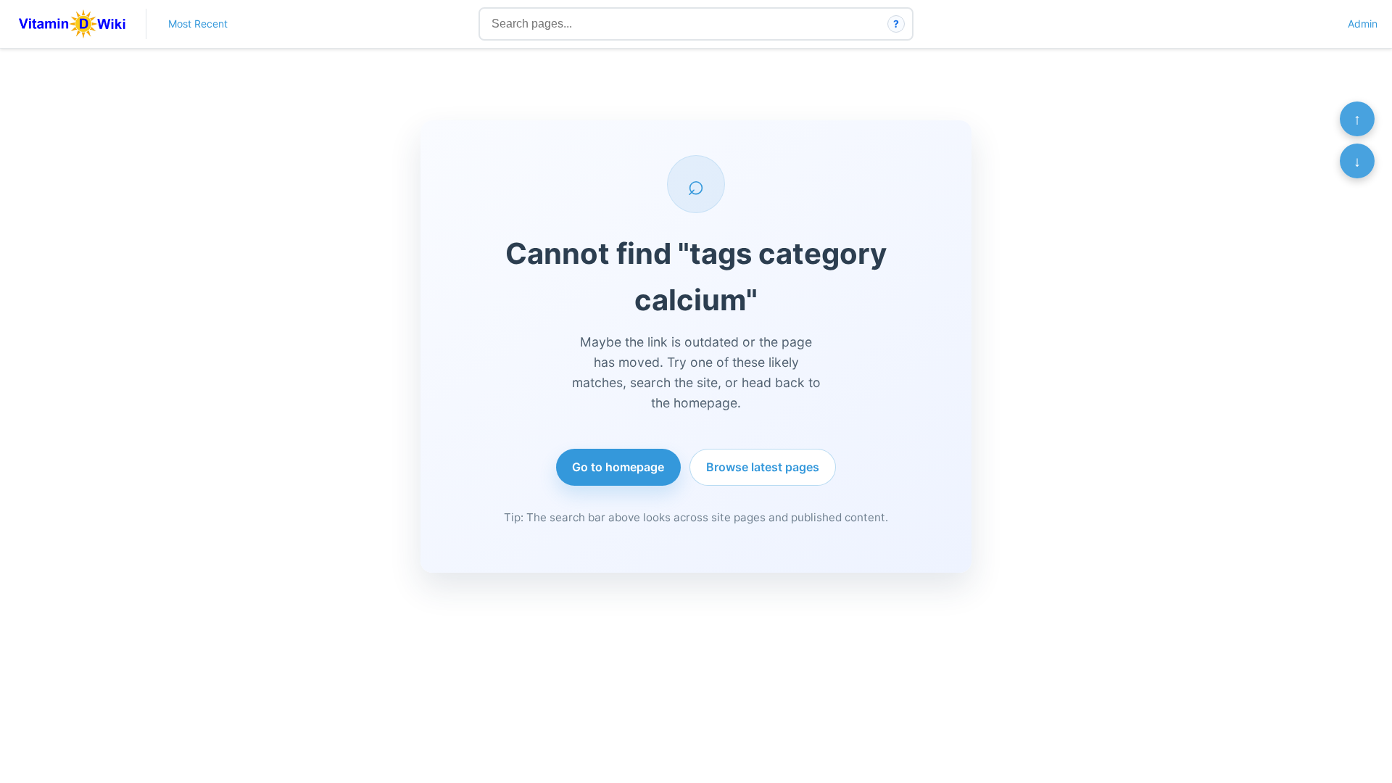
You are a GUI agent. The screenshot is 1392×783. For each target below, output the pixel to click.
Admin (1363, 23)
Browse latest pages (762, 467)
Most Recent (198, 23)
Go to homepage (618, 467)
